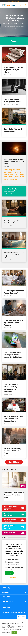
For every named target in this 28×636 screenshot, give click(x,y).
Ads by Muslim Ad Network (14, 1)
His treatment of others (12, 564)
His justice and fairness (12, 562)
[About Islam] (8, 5)
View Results (14, 578)
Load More (14, 462)
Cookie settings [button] (6, 632)
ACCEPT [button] (14, 632)
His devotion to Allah (12, 570)
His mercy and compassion (13, 559)
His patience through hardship (14, 567)
